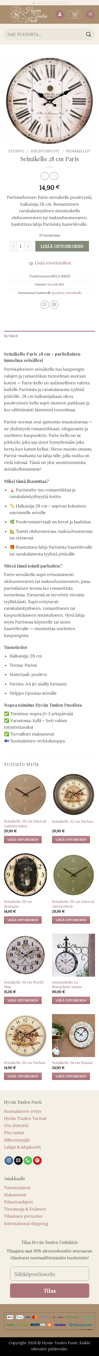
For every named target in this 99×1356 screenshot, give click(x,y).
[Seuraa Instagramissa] (8, 1160)
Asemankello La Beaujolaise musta (67, 984)
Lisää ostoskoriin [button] (23, 839)
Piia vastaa (14, 1132)
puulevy (58, 292)
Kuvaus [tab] (11, 336)
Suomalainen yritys (22, 1111)
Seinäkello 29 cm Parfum (24, 1062)
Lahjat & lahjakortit (22, 1147)
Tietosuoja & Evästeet (25, 1209)
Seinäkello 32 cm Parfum (72, 821)
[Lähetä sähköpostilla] (44, 304)
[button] (75, 14)
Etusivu (16, 151)
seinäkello (73, 292)
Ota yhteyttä (16, 1125)
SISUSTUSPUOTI (45, 151)
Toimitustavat (17, 1187)
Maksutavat (15, 1194)
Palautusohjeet (18, 1201)
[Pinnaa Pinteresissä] (54, 304)
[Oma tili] (59, 14)
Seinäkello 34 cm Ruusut (72, 1062)
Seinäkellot (78, 151)
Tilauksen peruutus (23, 1216)
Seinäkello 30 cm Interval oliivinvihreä (73, 904)
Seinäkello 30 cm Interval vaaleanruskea (25, 823)
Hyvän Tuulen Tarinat (25, 1118)
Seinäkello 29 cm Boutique (18, 904)
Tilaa (50, 1290)
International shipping (26, 1223)
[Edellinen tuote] (54, 176)
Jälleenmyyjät (17, 1139)
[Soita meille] (27, 1160)
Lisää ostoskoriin (62, 246)
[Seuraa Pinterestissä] (37, 1160)
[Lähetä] (88, 34)
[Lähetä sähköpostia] (18, 1160)
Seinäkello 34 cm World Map (23, 984)
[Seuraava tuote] (45, 176)
